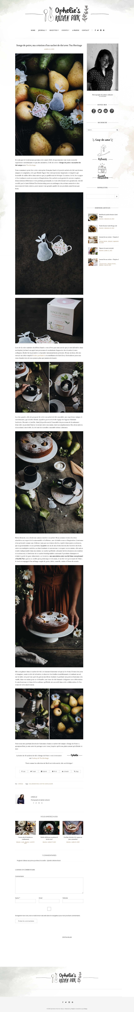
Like (24, 771)
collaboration (34, 784)
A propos (75, 30)
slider (51, 784)
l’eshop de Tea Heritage (40, 758)
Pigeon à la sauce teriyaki (106, 248)
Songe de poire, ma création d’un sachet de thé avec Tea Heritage (49, 45)
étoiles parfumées (38, 355)
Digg (77, 771)
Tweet (34, 771)
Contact (85, 30)
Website (65, 898)
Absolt (73, 1008)
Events (65, 30)
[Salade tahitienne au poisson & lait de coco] (49, 828)
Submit (45, 771)
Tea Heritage (31, 165)
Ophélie (20, 784)
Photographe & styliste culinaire (102, 95)
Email (40, 898)
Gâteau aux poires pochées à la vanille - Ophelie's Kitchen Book (42, 860)
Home (33, 30)
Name (17, 898)
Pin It (55, 771)
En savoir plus (102, 96)
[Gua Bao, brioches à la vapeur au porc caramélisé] (73, 828)
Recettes (53, 30)
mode (22, 842)
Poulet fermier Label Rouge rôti (108, 226)
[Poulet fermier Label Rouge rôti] (93, 229)
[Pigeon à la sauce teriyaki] (93, 251)
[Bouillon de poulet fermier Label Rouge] (93, 217)
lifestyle (18, 842)
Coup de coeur (103, 263)
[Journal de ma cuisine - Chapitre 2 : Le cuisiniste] (93, 262)
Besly (85, 1008)
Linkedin (66, 771)
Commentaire (19, 876)
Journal (41, 30)
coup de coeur (43, 784)
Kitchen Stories (103, 241)
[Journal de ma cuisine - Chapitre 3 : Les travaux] (93, 240)
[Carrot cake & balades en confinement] (25, 828)
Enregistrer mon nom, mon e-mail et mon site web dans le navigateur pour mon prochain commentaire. (47, 915)
